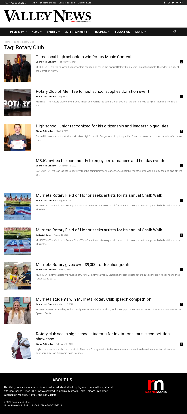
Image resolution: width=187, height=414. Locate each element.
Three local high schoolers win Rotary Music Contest (83, 57)
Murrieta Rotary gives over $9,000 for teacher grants (83, 264)
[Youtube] (181, 3)
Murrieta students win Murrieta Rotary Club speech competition (93, 299)
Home (7, 41)
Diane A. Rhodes (44, 131)
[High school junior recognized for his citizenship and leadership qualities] (17, 137)
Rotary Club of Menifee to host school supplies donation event (92, 91)
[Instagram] (169, 3)
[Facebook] (165, 3)
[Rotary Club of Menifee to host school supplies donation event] (17, 102)
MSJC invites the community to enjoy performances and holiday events (100, 160)
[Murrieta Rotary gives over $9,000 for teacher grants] (17, 275)
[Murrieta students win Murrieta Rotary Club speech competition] (17, 310)
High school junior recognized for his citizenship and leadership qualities (102, 126)
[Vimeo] (177, 3)
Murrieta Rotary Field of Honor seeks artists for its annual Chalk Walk (99, 195)
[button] (175, 32)
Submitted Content (46, 61)
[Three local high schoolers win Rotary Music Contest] (17, 68)
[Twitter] (173, 3)
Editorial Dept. (43, 235)
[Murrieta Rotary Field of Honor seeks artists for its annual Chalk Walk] (17, 206)
